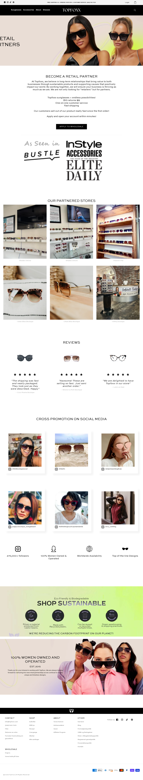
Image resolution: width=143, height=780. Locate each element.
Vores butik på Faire (12, 756)
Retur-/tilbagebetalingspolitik (88, 736)
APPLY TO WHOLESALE (71, 127)
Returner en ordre (11, 732)
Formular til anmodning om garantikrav (14, 737)
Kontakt (80, 746)
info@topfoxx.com (11, 721)
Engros (7, 753)
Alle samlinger (34, 739)
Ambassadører (59, 725)
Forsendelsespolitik (84, 743)
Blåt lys (32, 725)
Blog (79, 725)
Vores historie (58, 721)
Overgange (33, 732)
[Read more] (71, 711)
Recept (32, 729)
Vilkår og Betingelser (85, 732)
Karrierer (81, 721)
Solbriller (32, 721)
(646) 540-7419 (10, 725)
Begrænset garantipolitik (86, 739)
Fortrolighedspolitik (84, 729)
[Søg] (134, 10)
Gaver (56, 729)
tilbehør (32, 736)
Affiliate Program (59, 732)
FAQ (6, 729)
